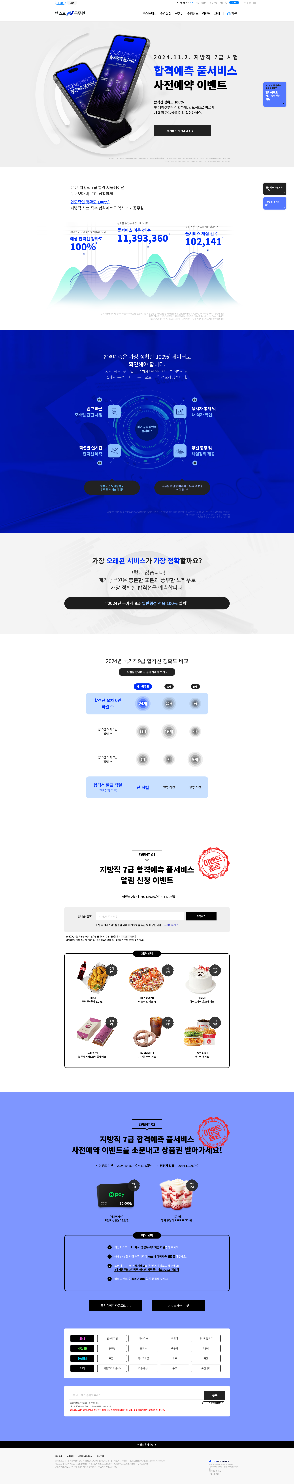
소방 (72, 2)
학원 (234, 13)
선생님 (179, 13)
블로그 (245, 3)
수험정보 (192, 13)
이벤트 (206, 13)
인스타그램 (250, 3)
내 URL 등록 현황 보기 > (214, 1403)
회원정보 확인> (128, 936)
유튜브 (254, 3)
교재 (217, 13)
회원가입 (223, 2)
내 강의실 (213, 2)
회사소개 (58, 1456)
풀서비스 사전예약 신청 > (182, 131)
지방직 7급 (186, 3)
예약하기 (201, 916)
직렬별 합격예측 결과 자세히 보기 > (147, 672)
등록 (215, 1395)
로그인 (234, 2)
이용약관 (70, 1456)
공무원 (60, 2)
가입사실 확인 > (215, 1474)
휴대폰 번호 (84, 916)
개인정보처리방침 (85, 1456)
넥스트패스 (149, 13)
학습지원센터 (201, 2)
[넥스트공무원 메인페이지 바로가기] (70, 13)
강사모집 (100, 1456)
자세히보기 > (171, 925)
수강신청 (165, 13)
